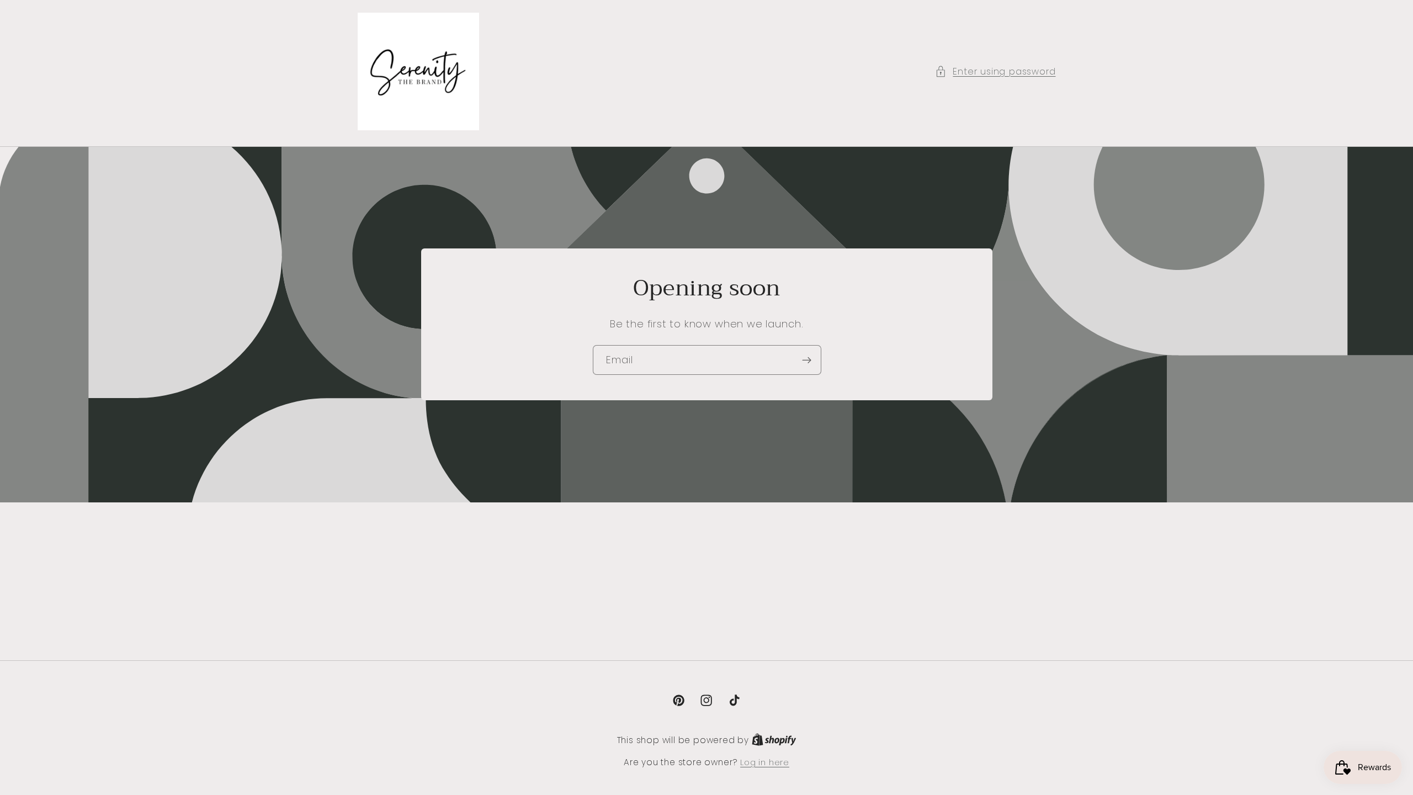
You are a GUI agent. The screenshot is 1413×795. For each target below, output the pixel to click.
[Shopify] (774, 740)
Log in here (764, 762)
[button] (995, 71)
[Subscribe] (806, 360)
